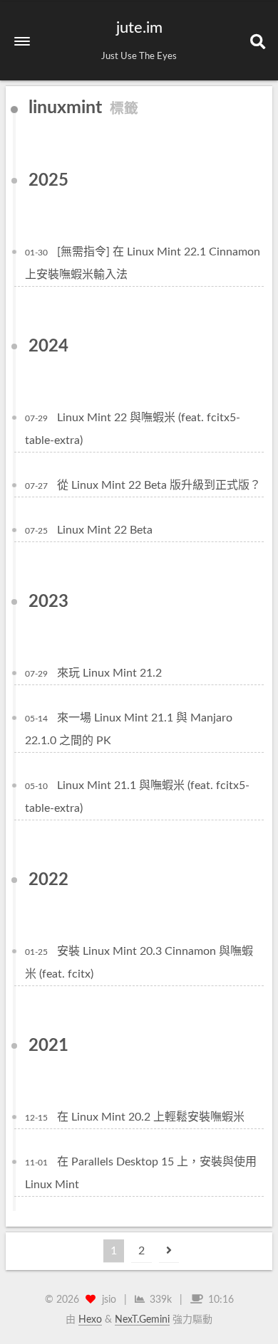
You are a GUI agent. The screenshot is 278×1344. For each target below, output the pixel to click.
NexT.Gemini (142, 1320)
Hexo (90, 1320)
